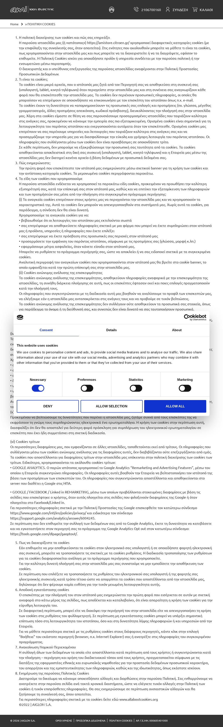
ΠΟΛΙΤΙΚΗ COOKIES (120, 720)
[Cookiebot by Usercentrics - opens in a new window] (187, 317)
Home (14, 24)
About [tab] (177, 330)
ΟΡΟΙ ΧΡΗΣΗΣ (64, 720)
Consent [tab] (46, 330)
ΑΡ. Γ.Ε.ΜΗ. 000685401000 (152, 720)
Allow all (175, 406)
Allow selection (111, 406)
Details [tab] (111, 330)
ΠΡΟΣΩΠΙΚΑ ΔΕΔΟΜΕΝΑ (90, 720)
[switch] (87, 388)
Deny (47, 406)
